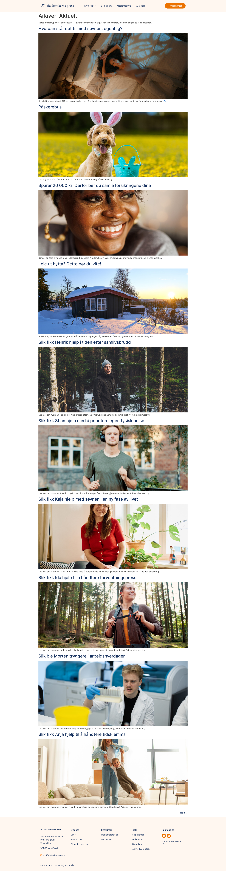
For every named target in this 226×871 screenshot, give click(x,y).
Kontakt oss (76, 839)
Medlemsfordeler (109, 834)
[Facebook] (164, 836)
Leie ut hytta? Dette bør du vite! (69, 263)
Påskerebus (50, 106)
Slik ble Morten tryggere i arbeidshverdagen (82, 656)
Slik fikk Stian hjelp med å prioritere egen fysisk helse (91, 420)
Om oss (75, 829)
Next (184, 812)
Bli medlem (106, 5)
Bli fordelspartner (79, 844)
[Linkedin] (169, 836)
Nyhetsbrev (106, 839)
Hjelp (134, 829)
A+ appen (141, 5)
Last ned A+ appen (140, 848)
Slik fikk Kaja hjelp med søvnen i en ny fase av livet (88, 499)
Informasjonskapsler (65, 865)
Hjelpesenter (137, 834)
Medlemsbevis (124, 5)
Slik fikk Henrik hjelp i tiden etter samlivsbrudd (84, 342)
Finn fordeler (89, 5)
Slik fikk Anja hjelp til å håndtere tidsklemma (82, 734)
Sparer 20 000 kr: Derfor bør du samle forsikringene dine (94, 185)
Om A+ (74, 834)
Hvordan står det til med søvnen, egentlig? (80, 28)
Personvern (46, 865)
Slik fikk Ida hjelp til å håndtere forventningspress (87, 577)
